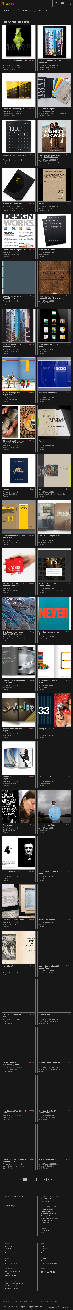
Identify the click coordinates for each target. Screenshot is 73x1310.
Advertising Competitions (48, 1214)
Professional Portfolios (12, 1263)
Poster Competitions (47, 1209)
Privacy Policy (18, 1301)
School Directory (10, 1273)
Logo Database (45, 1223)
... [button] (38, 1179)
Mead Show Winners (11, 1288)
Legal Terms (5, 1301)
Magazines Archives (11, 1253)
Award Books (9, 1248)
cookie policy (28, 1308)
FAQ (42, 1251)
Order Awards (45, 1201)
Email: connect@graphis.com (50, 1263)
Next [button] (52, 1179)
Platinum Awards (46, 1233)
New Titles (8, 1246)
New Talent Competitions (12, 1271)
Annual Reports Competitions (14, 1284)
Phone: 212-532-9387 (47, 1261)
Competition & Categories (48, 1199)
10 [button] (41, 1179)
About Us (43, 1246)
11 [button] (45, 1179)
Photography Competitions (49, 1216)
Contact (43, 1253)
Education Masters (11, 1276)
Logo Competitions (46, 1220)
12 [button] (48, 1179)
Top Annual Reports (11, 1286)
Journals (7, 1251)
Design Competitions (47, 1211)
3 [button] (31, 1179)
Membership (44, 1248)
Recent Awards (45, 1231)
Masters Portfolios (10, 1261)
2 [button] (28, 1179)
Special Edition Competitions (49, 1218)
